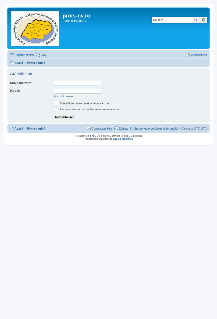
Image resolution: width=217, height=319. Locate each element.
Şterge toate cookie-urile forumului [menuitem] (156, 128)
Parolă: (15, 90)
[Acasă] (36, 28)
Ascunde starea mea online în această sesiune (89, 109)
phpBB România (123, 138)
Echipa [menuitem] (123, 128)
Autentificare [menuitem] (199, 54)
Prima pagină (36, 128)
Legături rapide (24, 54)
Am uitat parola (63, 96)
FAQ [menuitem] (43, 54)
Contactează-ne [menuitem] (102, 128)
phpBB (94, 135)
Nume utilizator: (21, 83)
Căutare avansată (203, 20)
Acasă (19, 128)
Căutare (196, 20)
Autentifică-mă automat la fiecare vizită (84, 103)
